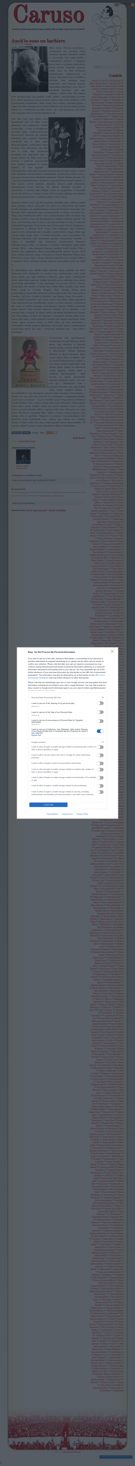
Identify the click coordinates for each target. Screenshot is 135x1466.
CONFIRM (48, 805)
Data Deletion (52, 814)
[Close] (113, 652)
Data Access (67, 814)
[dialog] (67, 733)
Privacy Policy (82, 814)
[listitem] (67, 697)
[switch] (100, 703)
